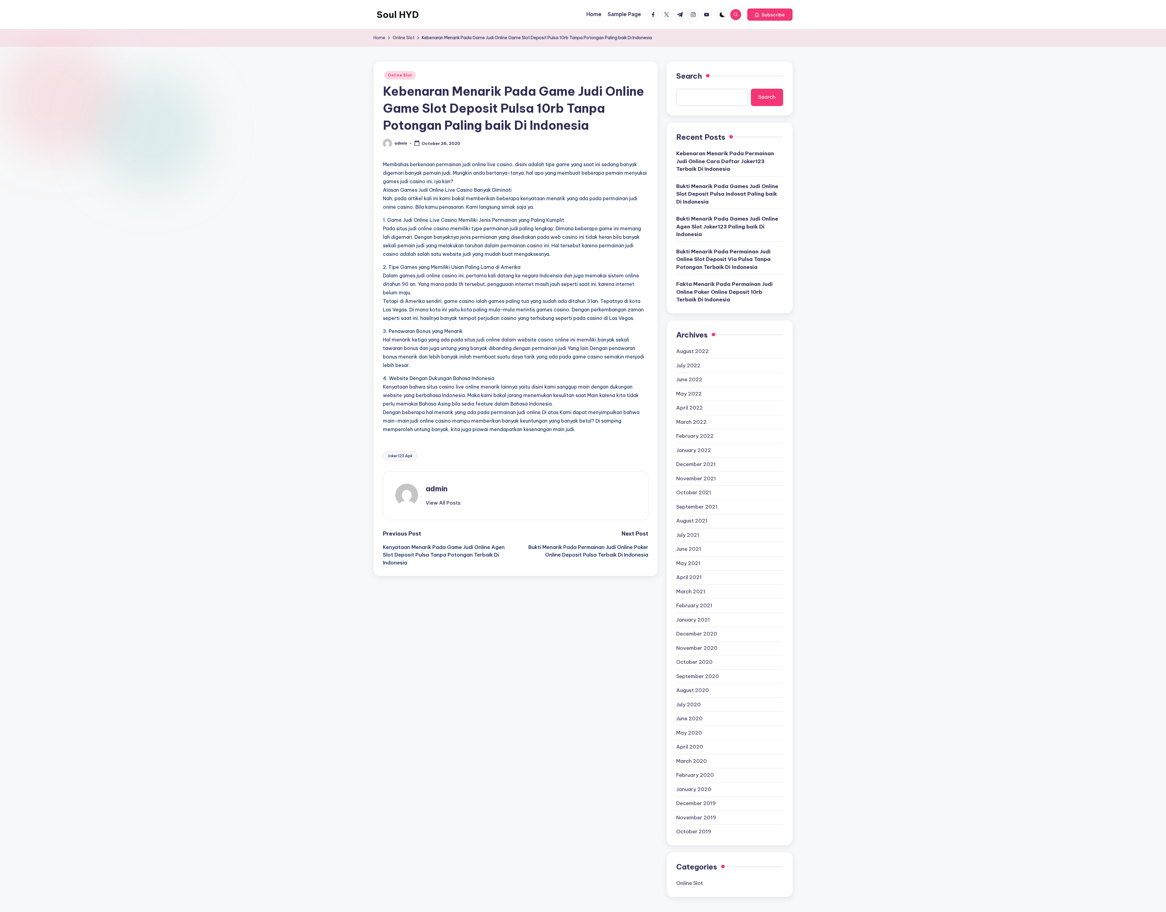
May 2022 (689, 393)
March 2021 (690, 591)
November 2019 (696, 817)
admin (437, 488)
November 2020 (697, 648)
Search (689, 76)
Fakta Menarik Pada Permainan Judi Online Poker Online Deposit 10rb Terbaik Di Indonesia (724, 292)
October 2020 (694, 662)
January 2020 (693, 789)
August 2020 (692, 690)
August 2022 (692, 351)
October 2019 (693, 831)
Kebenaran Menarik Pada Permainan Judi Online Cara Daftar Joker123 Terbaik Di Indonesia (725, 161)
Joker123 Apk (400, 455)
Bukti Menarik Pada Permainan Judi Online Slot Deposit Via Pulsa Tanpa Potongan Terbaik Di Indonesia (723, 259)
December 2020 (696, 633)
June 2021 (688, 549)
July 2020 (688, 704)
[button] (770, 15)
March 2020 (691, 761)
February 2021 (694, 605)
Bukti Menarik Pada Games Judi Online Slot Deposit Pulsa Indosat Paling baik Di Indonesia (727, 194)
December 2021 (696, 464)
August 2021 (691, 520)
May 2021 (688, 563)
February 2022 (695, 436)
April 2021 (689, 577)
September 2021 (697, 506)
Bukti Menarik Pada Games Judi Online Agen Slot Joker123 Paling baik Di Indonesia (727, 226)
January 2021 (693, 619)
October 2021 (693, 492)
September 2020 (697, 676)
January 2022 (693, 450)
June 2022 (689, 379)
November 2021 (696, 478)
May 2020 (689, 732)
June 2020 (689, 718)
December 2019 (696, 803)
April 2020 (689, 746)
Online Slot (400, 75)
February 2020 (695, 775)
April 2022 (689, 407)
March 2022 (691, 422)
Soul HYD (398, 14)
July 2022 (688, 365)
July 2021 (687, 535)
